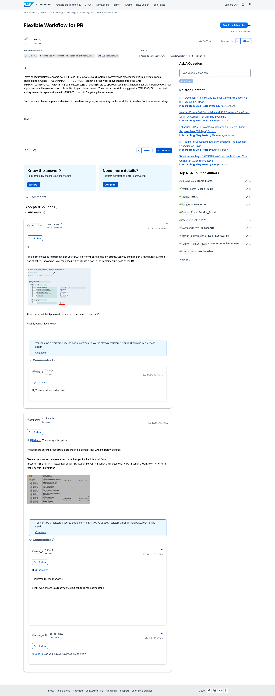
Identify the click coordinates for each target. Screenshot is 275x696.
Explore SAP (231, 5)
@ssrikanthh (41, 570)
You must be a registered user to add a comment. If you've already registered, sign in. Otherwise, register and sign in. (95, 345)
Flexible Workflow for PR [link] (107, 13)
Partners (117, 5)
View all (183, 259)
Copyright (78, 690)
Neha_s (38, 39)
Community (43, 4)
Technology (71, 13)
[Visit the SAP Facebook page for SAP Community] (209, 690)
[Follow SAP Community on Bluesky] (214, 690)
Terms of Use (63, 690)
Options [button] (249, 25)
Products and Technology (68, 5)
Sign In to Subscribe (234, 25)
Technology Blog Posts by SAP (199, 120)
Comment (164, 150)
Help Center (142, 5)
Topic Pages (159, 5)
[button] (238, 41)
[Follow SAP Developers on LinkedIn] (226, 690)
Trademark (111, 690)
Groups (89, 5)
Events (128, 5)
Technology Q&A (86, 13)
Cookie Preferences (142, 690)
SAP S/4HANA (30, 56)
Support (124, 690)
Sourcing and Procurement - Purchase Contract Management (67, 56)
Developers (102, 5)
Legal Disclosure (94, 690)
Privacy (50, 690)
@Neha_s (35, 440)
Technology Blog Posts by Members (202, 106)
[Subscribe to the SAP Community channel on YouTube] (220, 690)
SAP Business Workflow (108, 56)
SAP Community (31, 13)
